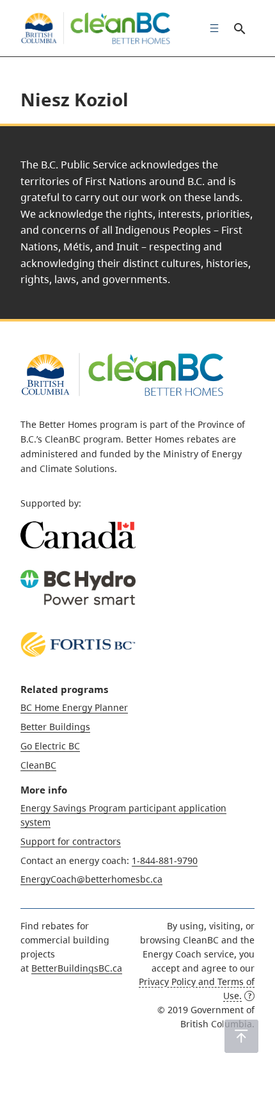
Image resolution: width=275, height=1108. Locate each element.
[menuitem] (211, 28)
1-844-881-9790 (165, 860)
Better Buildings (55, 727)
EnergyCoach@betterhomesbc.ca (91, 879)
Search (239, 28)
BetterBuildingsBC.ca (76, 968)
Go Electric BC (50, 746)
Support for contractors (70, 841)
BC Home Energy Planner (74, 707)
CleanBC (38, 765)
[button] (241, 1036)
